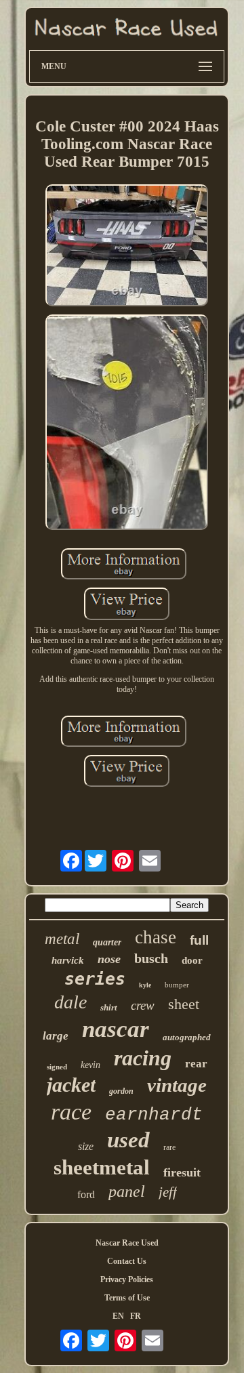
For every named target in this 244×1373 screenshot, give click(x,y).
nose (109, 959)
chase (155, 937)
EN (118, 1316)
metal (62, 938)
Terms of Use (127, 1298)
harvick (68, 960)
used (128, 1140)
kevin (90, 1065)
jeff (168, 1192)
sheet (183, 1004)
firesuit (182, 1172)
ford (86, 1194)
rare (169, 1147)
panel (126, 1191)
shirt (108, 1007)
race (71, 1111)
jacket (71, 1084)
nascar (115, 1029)
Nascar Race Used (127, 1243)
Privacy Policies (126, 1279)
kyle (145, 985)
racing (142, 1058)
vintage (177, 1085)
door (192, 960)
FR (135, 1316)
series (94, 979)
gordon (121, 1091)
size (86, 1146)
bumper (177, 985)
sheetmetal (102, 1167)
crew (143, 1005)
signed (57, 1067)
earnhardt (154, 1115)
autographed (187, 1037)
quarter (107, 942)
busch (151, 958)
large (55, 1035)
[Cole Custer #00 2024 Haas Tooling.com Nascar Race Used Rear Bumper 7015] (127, 247)
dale (70, 1001)
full (199, 940)
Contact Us (126, 1261)
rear (196, 1063)
